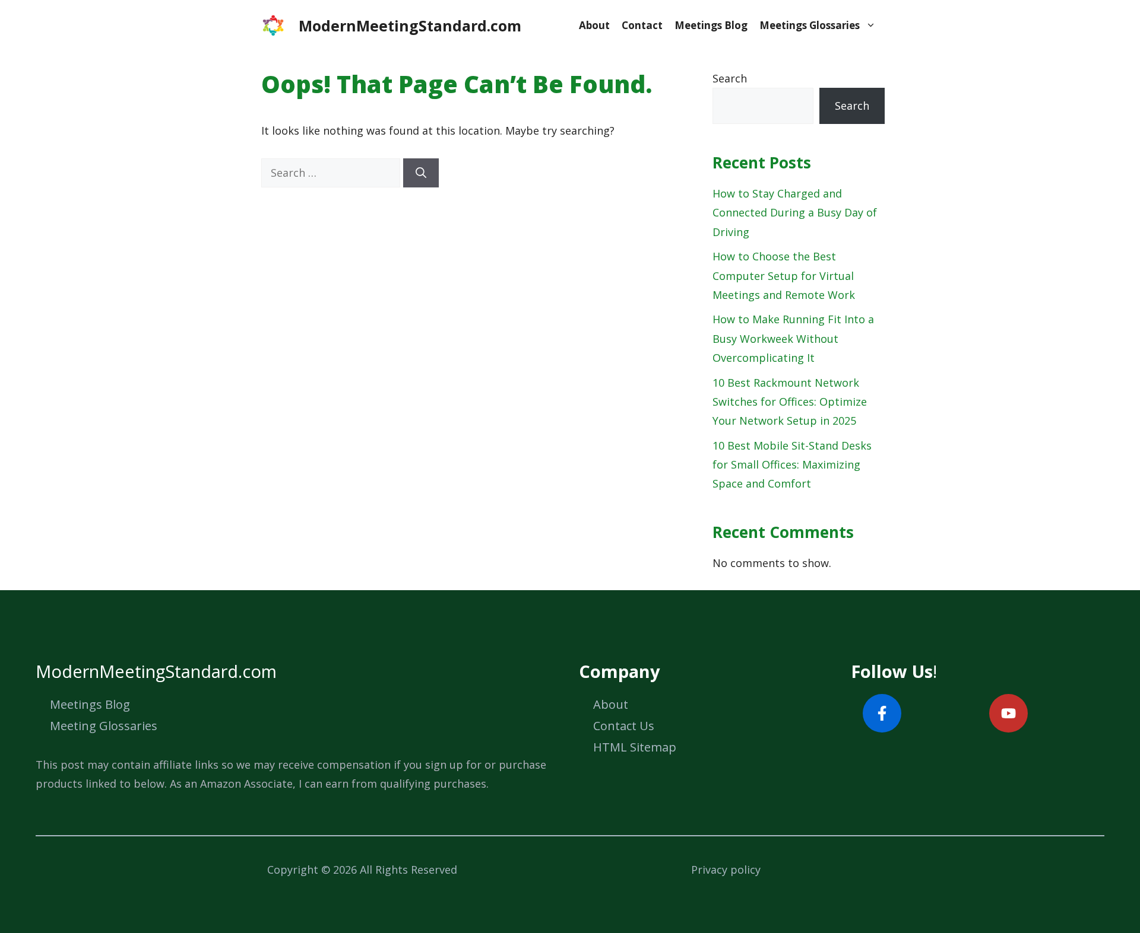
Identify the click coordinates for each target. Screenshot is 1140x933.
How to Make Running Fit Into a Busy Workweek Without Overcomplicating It (793, 338)
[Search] (421, 172)
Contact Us (623, 726)
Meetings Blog (711, 25)
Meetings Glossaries (809, 25)
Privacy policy (726, 869)
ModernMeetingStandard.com (410, 25)
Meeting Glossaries (103, 726)
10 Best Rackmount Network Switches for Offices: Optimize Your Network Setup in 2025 (789, 401)
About (594, 25)
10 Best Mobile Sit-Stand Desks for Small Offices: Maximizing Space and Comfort (792, 464)
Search (729, 78)
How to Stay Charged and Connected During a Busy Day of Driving (794, 212)
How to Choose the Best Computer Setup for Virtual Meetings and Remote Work (783, 275)
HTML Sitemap (634, 747)
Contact (642, 25)
